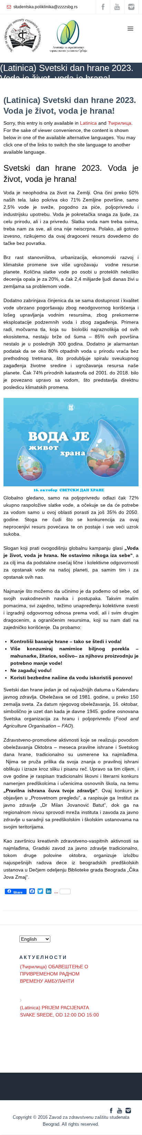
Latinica (88, 123)
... (56, 891)
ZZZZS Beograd (15, 88)
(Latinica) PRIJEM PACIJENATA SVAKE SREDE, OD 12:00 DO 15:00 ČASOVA (59, 1012)
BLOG (42, 88)
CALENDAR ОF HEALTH (80, 88)
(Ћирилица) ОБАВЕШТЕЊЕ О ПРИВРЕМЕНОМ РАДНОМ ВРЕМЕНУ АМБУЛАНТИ (54, 971)
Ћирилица (119, 123)
